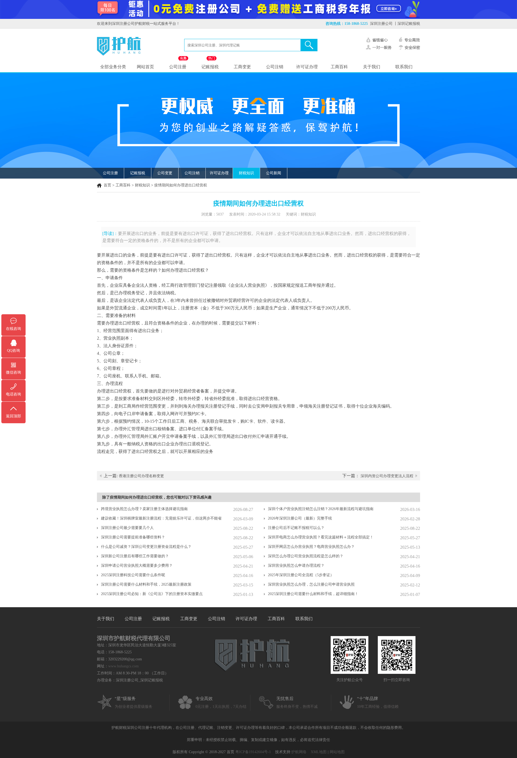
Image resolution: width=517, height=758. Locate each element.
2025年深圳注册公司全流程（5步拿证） (301, 575)
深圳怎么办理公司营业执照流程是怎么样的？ (305, 556)
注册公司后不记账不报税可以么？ (296, 528)
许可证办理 (307, 66)
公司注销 (274, 66)
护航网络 (298, 752)
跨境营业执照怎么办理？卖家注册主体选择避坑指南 (144, 509)
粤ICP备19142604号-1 (253, 752)
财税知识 (246, 173)
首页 (107, 185)
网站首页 (145, 66)
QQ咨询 (13, 351)
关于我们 (371, 66)
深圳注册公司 (381, 24)
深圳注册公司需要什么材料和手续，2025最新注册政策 (146, 584)
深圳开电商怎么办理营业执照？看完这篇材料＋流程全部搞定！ (320, 537)
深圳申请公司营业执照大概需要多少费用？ (137, 566)
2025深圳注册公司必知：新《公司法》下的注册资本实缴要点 (152, 594)
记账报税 (210, 66)
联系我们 (404, 66)
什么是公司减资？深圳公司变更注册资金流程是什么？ (146, 547)
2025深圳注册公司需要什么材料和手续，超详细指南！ (313, 594)
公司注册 (177, 66)
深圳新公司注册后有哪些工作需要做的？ (135, 556)
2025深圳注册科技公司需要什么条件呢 (133, 575)
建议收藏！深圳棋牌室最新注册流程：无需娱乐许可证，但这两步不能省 (161, 518)
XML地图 (319, 752)
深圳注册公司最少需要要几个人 (127, 528)
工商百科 (339, 66)
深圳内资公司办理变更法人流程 (387, 476)
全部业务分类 (113, 66)
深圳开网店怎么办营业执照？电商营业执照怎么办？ (311, 547)
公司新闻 (273, 173)
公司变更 (164, 173)
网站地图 (337, 752)
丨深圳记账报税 (407, 24)
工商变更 (242, 66)
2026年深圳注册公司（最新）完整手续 (300, 518)
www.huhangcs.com (123, 666)
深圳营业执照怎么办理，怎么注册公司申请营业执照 (311, 584)
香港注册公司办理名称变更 (141, 476)
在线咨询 (13, 329)
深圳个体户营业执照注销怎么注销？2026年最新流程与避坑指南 (320, 509)
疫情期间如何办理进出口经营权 (180, 185)
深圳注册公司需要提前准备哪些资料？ (133, 537)
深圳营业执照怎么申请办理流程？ (296, 566)
